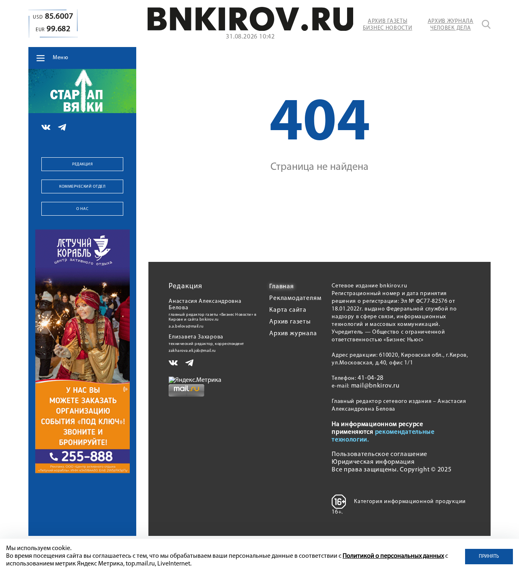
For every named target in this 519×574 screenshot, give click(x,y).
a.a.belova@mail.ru (186, 326)
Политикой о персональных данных (393, 556)
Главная (281, 286)
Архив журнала (293, 333)
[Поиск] (486, 24)
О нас (82, 209)
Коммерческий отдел (82, 186)
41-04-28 (371, 378)
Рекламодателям (295, 298)
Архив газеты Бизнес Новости (387, 24)
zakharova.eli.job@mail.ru (192, 351)
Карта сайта (288, 310)
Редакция (82, 164)
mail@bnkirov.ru (375, 386)
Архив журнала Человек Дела (451, 24)
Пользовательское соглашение (379, 454)
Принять (489, 556)
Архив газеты (290, 322)
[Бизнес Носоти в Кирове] (251, 29)
